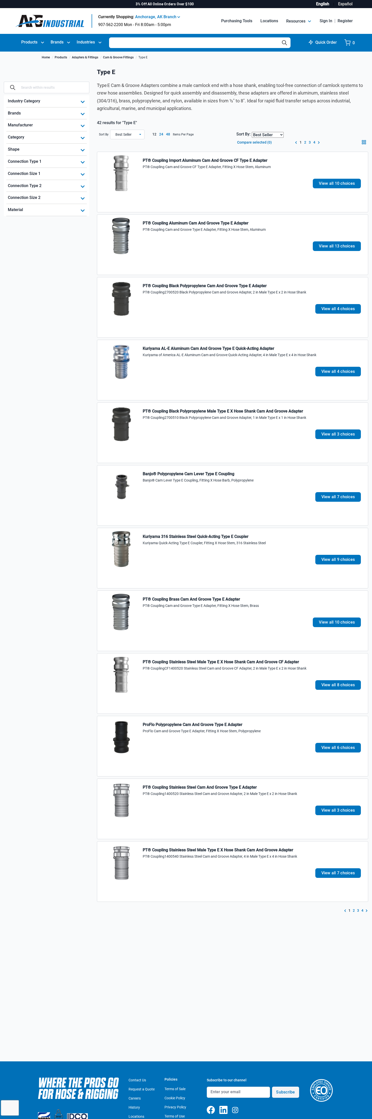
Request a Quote (142, 1089)
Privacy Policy (175, 1107)
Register (345, 20)
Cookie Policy (174, 1098)
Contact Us (137, 1080)
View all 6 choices (338, 747)
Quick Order (326, 42)
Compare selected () (254, 142)
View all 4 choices (338, 308)
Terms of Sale (174, 1089)
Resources (296, 21)
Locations (269, 20)
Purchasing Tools (236, 20)
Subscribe (285, 1092)
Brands (57, 42)
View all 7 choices (338, 496)
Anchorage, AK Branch (156, 16)
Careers (135, 1098)
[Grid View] (365, 144)
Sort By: (243, 134)
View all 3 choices (338, 434)
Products (29, 42)
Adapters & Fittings (85, 57)
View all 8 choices (338, 684)
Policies (170, 1079)
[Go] (12, 87)
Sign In (326, 20)
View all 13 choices (337, 246)
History (134, 1107)
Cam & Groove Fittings (118, 57)
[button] (127, 134)
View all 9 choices (338, 559)
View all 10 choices (337, 183)
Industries (86, 42)
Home (46, 57)
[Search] (284, 42)
